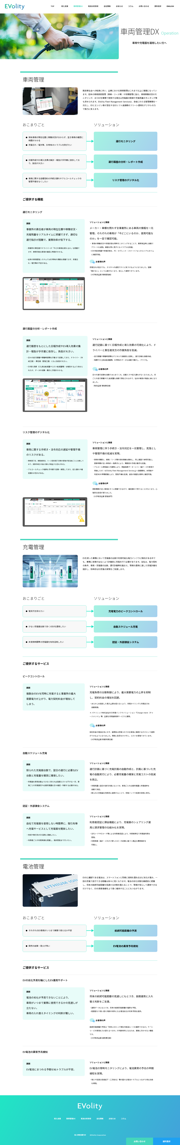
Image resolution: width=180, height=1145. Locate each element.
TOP (52, 6)
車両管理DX (78, 6)
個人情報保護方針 (80, 1135)
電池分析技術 (93, 6)
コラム (130, 6)
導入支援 (64, 6)
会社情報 (107, 6)
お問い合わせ (144, 6)
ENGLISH (170, 6)
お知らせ (119, 6)
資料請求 (157, 6)
